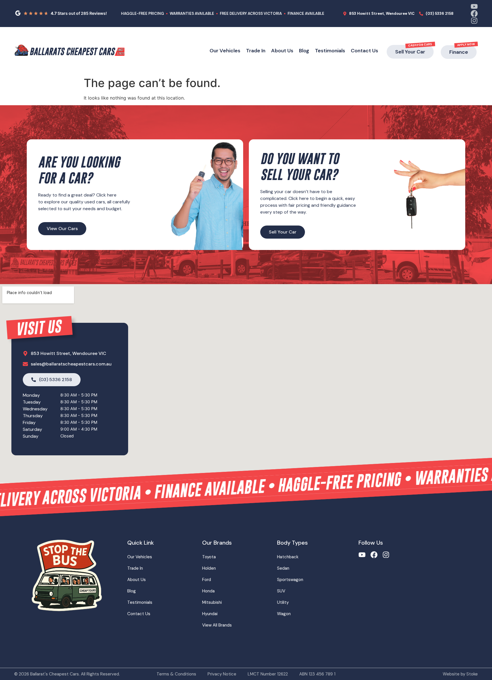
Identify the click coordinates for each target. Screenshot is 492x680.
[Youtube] (474, 6)
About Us (282, 50)
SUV (281, 591)
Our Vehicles (225, 50)
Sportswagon (290, 579)
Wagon (284, 614)
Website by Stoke (460, 674)
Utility (283, 602)
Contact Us (364, 50)
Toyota (209, 557)
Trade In (255, 50)
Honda (208, 591)
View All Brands (217, 625)
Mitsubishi (212, 602)
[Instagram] (474, 20)
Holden (209, 568)
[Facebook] (474, 13)
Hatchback (287, 557)
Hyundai (210, 614)
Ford (206, 579)
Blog (304, 50)
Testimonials (330, 50)
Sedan (283, 568)
